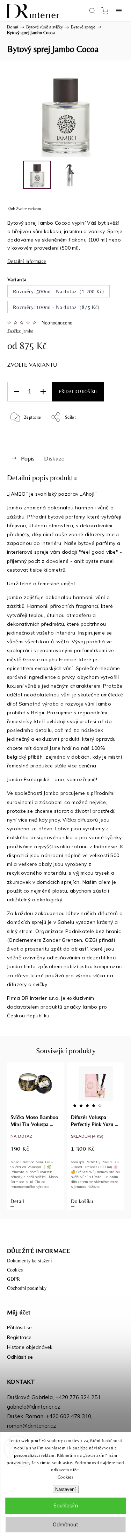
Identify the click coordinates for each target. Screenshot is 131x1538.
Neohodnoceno (57, 322)
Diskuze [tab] (54, 458)
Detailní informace (26, 261)
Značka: (20, 331)
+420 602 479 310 (68, 1416)
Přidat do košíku (78, 391)
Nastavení (65, 1489)
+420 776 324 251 (78, 1397)
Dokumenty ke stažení (29, 1260)
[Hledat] (92, 10)
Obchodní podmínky (26, 1288)
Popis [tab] (28, 458)
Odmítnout (65, 1524)
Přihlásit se (19, 1327)
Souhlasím (65, 1505)
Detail (17, 1201)
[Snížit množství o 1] (16, 391)
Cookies (66, 1477)
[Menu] (119, 11)
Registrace (19, 1337)
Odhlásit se (20, 1357)
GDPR (13, 1279)
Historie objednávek (29, 1347)
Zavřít (108, 434)
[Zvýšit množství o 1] (43, 391)
